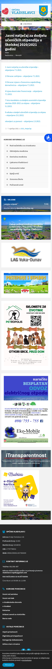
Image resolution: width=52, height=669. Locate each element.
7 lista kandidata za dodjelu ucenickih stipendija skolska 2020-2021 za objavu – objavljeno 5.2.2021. (25, 103)
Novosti (18, 55)
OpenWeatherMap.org (25, 208)
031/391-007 (13, 566)
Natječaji (28, 128)
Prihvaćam (8, 665)
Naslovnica (9, 55)
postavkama (26, 660)
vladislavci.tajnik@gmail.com (15, 572)
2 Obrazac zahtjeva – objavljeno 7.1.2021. (22, 76)
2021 (22, 128)
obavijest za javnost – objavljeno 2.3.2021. (23, 121)
